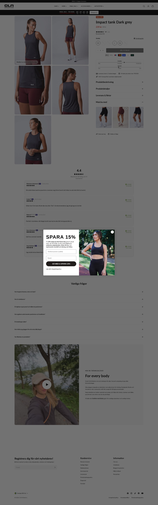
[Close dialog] (112, 232)
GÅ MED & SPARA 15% (61, 264)
